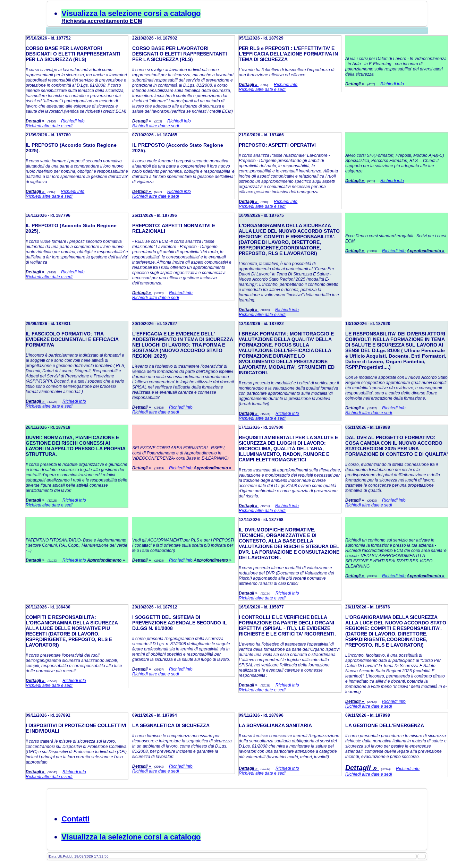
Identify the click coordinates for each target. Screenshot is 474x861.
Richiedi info (73, 121)
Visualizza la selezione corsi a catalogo (131, 13)
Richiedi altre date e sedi (49, 125)
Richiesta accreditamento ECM (101, 21)
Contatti (75, 819)
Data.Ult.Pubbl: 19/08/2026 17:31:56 (79, 856)
